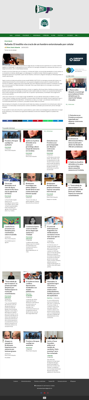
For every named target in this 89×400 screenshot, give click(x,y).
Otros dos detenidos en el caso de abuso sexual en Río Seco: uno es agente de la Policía (11, 188)
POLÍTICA (60, 35)
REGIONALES (36, 35)
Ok (44, 398)
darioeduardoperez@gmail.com (44, 388)
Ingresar (74, 381)
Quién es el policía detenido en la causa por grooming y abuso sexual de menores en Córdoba (32, 146)
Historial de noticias (26, 381)
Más (76, 35)
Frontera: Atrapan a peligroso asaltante (11, 143)
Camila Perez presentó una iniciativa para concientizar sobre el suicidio (11, 230)
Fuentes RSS (51, 381)
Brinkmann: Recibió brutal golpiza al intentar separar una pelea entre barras (53, 187)
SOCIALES (70, 35)
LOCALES (17, 35)
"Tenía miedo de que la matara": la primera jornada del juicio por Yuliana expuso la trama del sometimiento (11, 287)
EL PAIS (53, 35)
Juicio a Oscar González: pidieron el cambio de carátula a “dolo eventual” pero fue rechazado (52, 347)
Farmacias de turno (62, 381)
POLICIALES (26, 35)
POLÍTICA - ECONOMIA (29, 294)
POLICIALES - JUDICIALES (29, 237)
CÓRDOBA (46, 35)
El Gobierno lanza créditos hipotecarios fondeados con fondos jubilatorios (32, 286)
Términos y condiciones (39, 381)
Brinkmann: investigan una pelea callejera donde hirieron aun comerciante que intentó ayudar (32, 188)
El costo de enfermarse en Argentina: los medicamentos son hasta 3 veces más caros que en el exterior (53, 233)
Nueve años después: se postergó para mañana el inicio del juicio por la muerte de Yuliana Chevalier (76, 95)
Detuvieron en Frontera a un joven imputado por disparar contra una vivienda (52, 146)
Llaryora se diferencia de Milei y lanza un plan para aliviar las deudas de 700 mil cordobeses (75, 143)
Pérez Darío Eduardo (13, 47)
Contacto (15, 381)
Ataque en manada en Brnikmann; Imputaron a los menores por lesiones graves (10, 346)
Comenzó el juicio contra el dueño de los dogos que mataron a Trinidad (32, 230)
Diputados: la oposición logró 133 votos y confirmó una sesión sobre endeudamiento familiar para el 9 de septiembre (53, 288)
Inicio (11, 35)
